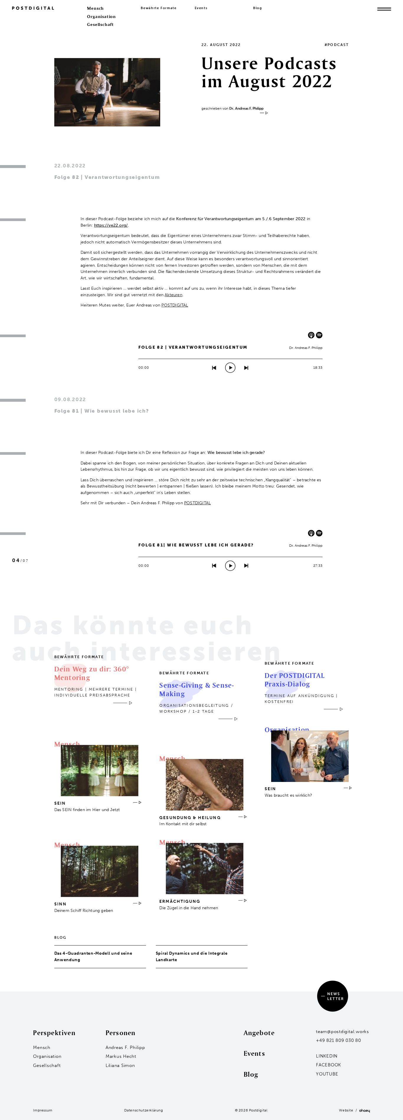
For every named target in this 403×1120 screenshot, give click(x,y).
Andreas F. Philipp (125, 1047)
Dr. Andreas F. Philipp (246, 108)
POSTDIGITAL (174, 305)
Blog (257, 8)
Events (201, 8)
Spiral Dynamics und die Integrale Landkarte (192, 956)
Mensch (95, 8)
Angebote (259, 1032)
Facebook (328, 1065)
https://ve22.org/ (111, 225)
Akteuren (173, 294)
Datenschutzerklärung (143, 1110)
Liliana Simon (120, 1065)
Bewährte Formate (158, 8)
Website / (349, 1110)
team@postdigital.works (342, 1031)
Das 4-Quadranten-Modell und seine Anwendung (93, 956)
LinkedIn (327, 1056)
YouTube (327, 1074)
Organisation (101, 16)
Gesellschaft (100, 24)
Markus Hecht (121, 1056)
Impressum (42, 1110)
